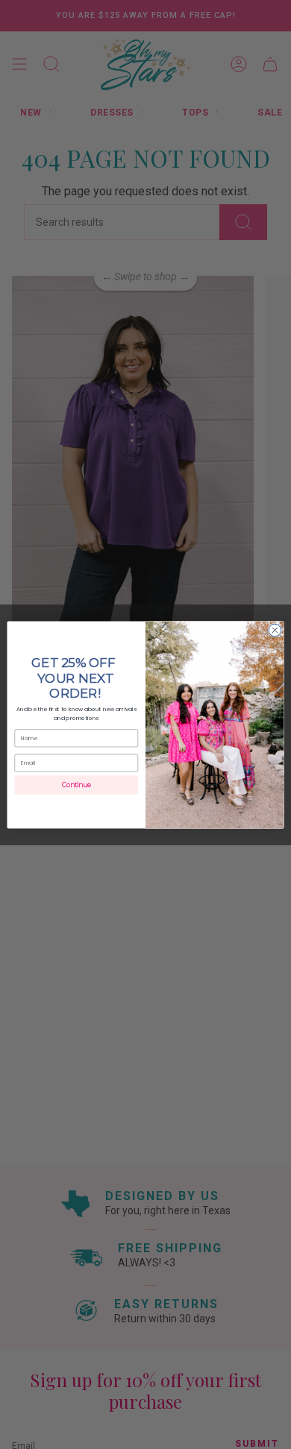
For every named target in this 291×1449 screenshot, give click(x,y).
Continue (76, 785)
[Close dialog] (275, 630)
